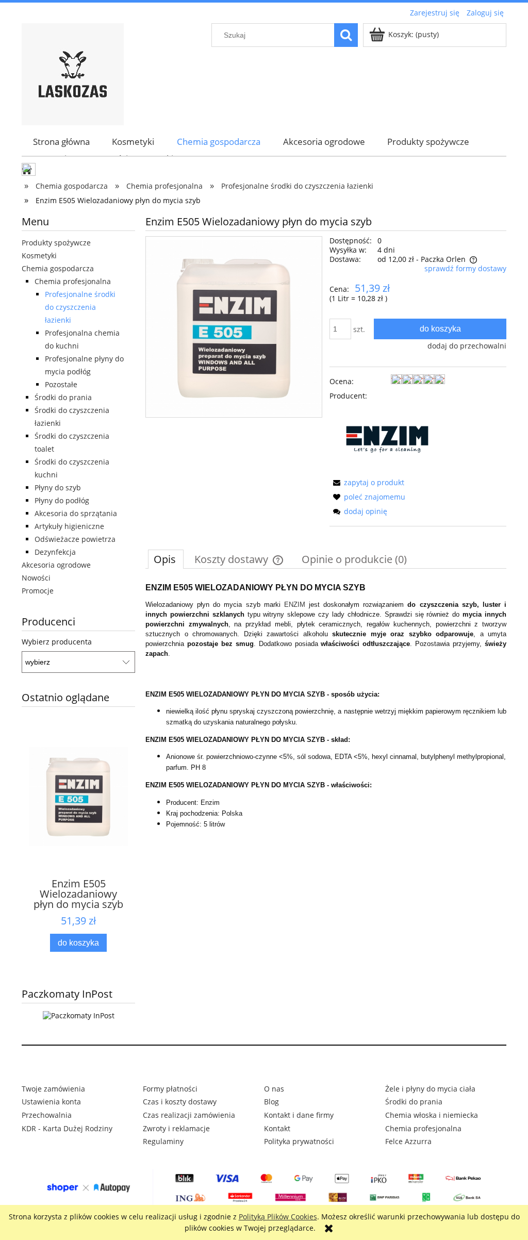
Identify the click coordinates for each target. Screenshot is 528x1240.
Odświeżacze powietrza (75, 539)
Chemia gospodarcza (58, 268)
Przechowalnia (47, 1115)
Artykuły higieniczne (69, 526)
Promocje (38, 591)
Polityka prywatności (299, 1141)
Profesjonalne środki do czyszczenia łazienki (80, 307)
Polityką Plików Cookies (278, 1216)
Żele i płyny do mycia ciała (430, 1089)
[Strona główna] (73, 72)
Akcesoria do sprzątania (76, 513)
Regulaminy (163, 1141)
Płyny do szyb (58, 487)
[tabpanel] (325, 706)
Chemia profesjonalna (73, 281)
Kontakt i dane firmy (299, 1115)
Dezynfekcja (55, 552)
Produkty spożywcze (56, 242)
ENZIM (294, 604)
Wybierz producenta (57, 642)
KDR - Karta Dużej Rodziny (67, 1128)
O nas (274, 1089)
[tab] (165, 559)
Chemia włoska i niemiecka (431, 1115)
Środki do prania (63, 397)
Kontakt (277, 1128)
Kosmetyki (39, 255)
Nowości (36, 578)
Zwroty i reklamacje (176, 1128)
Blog (271, 1101)
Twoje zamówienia (53, 1089)
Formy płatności (170, 1089)
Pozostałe (61, 384)
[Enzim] (387, 438)
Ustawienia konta (51, 1101)
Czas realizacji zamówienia (189, 1115)
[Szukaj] (346, 35)
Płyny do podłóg (62, 500)
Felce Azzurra (408, 1141)
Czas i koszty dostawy (180, 1101)
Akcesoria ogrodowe (56, 565)
